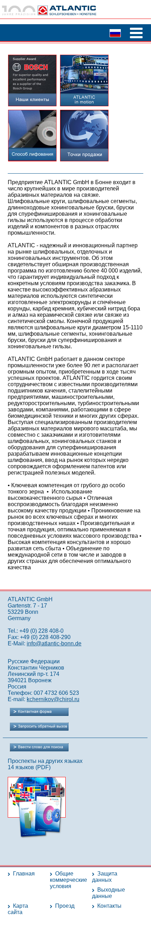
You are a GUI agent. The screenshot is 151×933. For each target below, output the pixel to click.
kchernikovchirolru (53, 699)
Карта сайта (18, 909)
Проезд (64, 906)
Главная (24, 874)
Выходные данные (108, 893)
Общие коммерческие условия (68, 880)
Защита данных (104, 877)
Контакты (109, 906)
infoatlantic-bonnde (54, 643)
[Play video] (84, 104)
